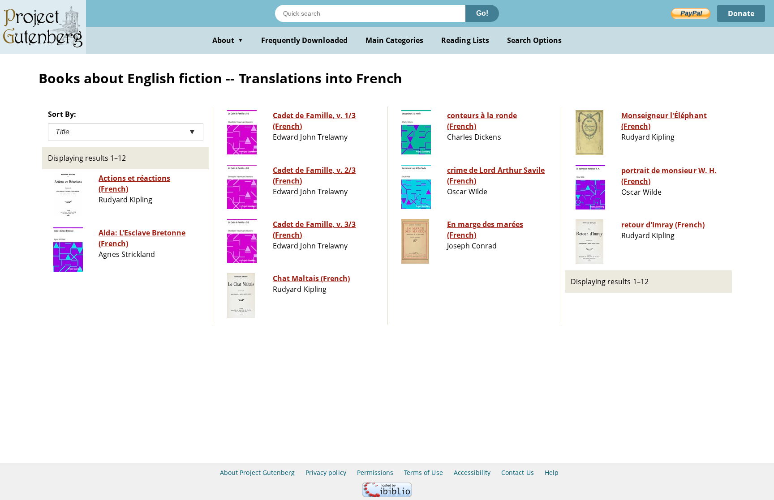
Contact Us (517, 472)
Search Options (534, 40)
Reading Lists (465, 40)
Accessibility (472, 472)
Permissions (375, 472)
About (227, 40)
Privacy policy (325, 472)
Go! (482, 13)
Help (552, 472)
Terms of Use (423, 472)
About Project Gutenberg (257, 472)
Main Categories (395, 40)
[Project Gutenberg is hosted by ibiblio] (387, 494)
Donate (741, 13)
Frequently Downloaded (304, 40)
